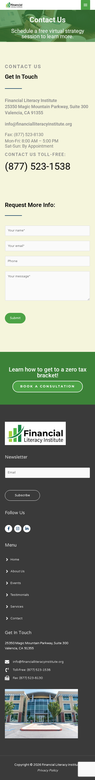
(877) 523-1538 (37, 166)
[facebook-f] (9, 528)
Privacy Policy (47, 770)
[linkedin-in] (27, 528)
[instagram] (18, 528)
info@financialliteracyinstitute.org (38, 124)
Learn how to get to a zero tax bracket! (47, 372)
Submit (15, 318)
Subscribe (22, 495)
